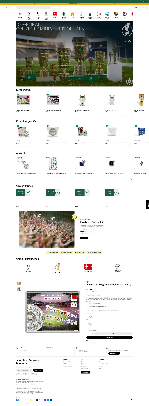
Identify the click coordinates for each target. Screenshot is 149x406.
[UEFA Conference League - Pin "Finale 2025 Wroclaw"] (112, 163)
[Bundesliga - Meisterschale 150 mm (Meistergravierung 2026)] (23, 132)
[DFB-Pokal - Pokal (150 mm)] (141, 100)
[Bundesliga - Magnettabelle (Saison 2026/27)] (23, 100)
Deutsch (145, 1)
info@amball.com (51, 349)
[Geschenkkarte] (23, 192)
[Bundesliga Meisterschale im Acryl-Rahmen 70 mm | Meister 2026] (112, 132)
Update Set (90, 316)
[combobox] (33, 7)
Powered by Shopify (25, 403)
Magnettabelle (48, 172)
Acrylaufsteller (48, 140)
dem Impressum (39, 374)
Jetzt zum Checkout (109, 337)
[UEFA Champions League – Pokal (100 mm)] (112, 100)
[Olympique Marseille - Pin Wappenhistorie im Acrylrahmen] (141, 132)
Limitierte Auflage (78, 172)
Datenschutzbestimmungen (30, 374)
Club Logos (90, 317)
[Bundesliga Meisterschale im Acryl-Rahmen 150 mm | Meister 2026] (53, 132)
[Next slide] (82, 84)
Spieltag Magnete (91, 329)
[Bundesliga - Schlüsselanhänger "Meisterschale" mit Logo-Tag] (23, 163)
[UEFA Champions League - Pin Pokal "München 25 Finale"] (82, 163)
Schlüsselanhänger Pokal (20, 172)
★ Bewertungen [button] (148, 204)
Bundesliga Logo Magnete (93, 330)
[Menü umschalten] (1, 7)
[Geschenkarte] (112, 192)
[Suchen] (49, 7)
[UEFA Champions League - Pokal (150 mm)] (82, 100)
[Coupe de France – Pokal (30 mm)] (141, 163)
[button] (34, 3)
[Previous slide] (66, 84)
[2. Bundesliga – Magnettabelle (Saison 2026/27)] (53, 100)
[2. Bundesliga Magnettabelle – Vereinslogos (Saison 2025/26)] (53, 163)
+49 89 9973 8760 (22, 349)
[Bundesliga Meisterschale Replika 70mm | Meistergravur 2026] (82, 132)
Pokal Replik (18, 140)
